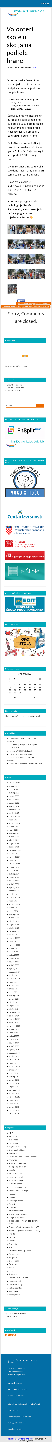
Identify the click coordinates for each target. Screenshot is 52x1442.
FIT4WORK (13, 1160)
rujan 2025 (13, 820)
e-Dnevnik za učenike (13, 385)
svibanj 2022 (14, 955)
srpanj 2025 (13, 826)
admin (33, 67)
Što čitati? (13, 1274)
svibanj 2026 (14, 793)
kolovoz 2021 (14, 985)
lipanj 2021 (13, 992)
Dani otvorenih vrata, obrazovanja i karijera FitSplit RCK (25, 306)
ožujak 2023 (14, 921)
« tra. (15, 698)
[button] (45, 3)
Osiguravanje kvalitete (17, 1217)
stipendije (13, 1271)
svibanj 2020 (14, 1036)
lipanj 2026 (13, 789)
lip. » (35, 698)
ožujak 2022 (14, 962)
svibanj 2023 (14, 914)
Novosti (12, 1204)
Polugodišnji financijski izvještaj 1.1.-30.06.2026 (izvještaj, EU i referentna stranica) (22, 757)
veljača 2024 (14, 884)
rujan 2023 (13, 901)
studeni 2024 (14, 853)
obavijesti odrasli (16, 1211)
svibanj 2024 (14, 874)
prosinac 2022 (14, 931)
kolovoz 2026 (14, 783)
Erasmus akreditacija (17, 1150)
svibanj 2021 (14, 995)
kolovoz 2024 (14, 864)
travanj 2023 (14, 918)
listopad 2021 (14, 978)
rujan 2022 (13, 941)
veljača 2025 (14, 843)
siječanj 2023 (14, 928)
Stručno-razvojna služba (18, 1278)
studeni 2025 (14, 813)
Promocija (13, 1244)
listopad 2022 (14, 938)
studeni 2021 (14, 975)
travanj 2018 (14, 1107)
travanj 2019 (14, 1080)
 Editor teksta (11, 1316)
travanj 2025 (14, 837)
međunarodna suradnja (18, 1190)
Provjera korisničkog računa (16, 366)
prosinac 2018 (14, 1090)
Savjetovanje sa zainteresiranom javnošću (26, 763)
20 (35, 687)
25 (25, 690)
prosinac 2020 (14, 1012)
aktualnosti (13, 1140)
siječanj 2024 (14, 887)
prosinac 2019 (14, 1053)
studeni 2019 (14, 1056)
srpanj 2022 (13, 948)
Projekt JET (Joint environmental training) (24, 1230)
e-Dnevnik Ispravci (12, 390)
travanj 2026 (14, 796)
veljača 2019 (14, 1087)
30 (15, 693)
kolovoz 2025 (14, 823)
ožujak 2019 (14, 1083)
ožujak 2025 (14, 840)
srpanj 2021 (13, 989)
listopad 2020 (14, 1019)
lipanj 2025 (13, 830)
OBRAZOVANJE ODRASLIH (19, 1214)
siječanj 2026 (14, 806)
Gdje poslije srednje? (17, 1167)
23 (15, 690)
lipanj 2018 (13, 1103)
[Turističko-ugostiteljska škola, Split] (26, 15)
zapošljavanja (14, 1295)
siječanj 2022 (14, 968)
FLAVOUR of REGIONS (17, 1163)
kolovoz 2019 (14, 1066)
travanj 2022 (14, 958)
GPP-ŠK (12, 1170)
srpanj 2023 (13, 907)
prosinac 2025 (14, 810)
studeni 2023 (14, 894)
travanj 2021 (14, 999)
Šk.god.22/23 (14, 1261)
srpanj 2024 (13, 867)
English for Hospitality (17, 1146)
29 (10, 693)
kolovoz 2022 (14, 945)
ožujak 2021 (14, 1002)
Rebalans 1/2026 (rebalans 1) (21, 751)
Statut (11, 1267)
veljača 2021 (14, 1006)
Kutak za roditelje (16, 1180)
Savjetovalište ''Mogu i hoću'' (20, 1251)
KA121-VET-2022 (15, 1173)
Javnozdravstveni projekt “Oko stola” (33, 303)
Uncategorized (15, 1281)
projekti (12, 1237)
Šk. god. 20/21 (14, 1254)
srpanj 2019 (13, 1070)
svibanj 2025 (14, 833)
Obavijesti (13, 1207)
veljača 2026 (14, 803)
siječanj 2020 (14, 1049)
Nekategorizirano (16, 1200)
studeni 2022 (14, 934)
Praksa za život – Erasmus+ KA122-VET (24, 1227)
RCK (10, 1247)
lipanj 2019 (13, 1073)
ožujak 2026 (14, 799)
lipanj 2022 (13, 951)
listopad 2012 (14, 1114)
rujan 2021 (13, 982)
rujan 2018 (13, 1100)
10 (20, 684)
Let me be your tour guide (19, 1187)
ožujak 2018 (14, 1110)
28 (40, 690)
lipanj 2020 (13, 1033)
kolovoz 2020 (14, 1026)
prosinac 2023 (14, 891)
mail (38, 716)
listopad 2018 (14, 1097)
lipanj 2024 (13, 870)
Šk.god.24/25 (14, 1264)
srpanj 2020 (13, 1029)
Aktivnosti (13, 1136)
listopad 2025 (14, 816)
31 (20, 693)
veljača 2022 (14, 965)
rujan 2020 (13, 1022)
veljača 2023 (14, 924)
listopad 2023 (14, 897)
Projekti (12, 1234)
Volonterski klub (15, 1288)
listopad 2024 (14, 857)
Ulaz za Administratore (16, 1314)
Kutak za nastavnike (16, 1177)
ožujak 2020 (14, 1043)
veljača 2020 (14, 1046)
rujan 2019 (13, 1063)
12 (30, 684)
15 (10, 687)
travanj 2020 (14, 1039)
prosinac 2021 (14, 972)
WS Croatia (13, 1291)
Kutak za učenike (15, 1184)
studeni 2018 (14, 1093)
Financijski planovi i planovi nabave (23, 1157)
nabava (12, 1194)
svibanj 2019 (14, 1076)
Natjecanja (13, 1197)
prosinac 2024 (14, 850)
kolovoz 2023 (14, 904)
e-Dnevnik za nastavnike (14, 388)
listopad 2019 (14, 1060)
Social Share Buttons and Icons (21, 1438)
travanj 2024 (14, 877)
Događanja (13, 1143)
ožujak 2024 (14, 880)
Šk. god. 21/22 (14, 1257)
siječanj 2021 (14, 1009)
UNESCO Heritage (16, 1284)
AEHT (11, 1133)
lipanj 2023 (13, 911)
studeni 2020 (14, 1016)
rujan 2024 (13, 860)
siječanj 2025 (14, 847)
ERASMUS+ (13, 1153)
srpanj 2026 (13, 786)
